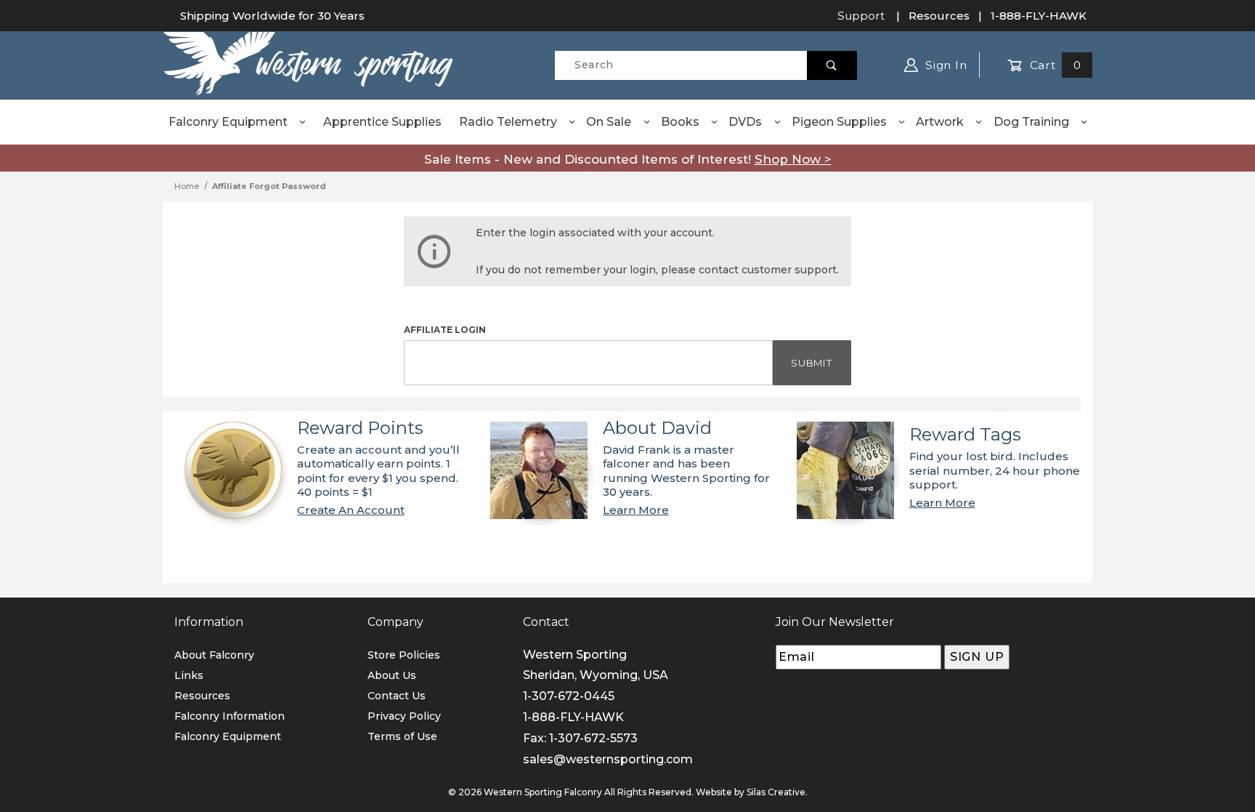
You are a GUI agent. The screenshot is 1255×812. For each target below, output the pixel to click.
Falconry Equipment (228, 122)
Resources (939, 16)
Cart (1053, 65)
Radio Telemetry (508, 122)
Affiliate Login (445, 329)
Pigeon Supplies (839, 122)
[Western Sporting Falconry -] (308, 64)
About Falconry (214, 655)
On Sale (608, 122)
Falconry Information (229, 716)
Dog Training (1031, 122)
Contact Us (396, 695)
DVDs (745, 122)
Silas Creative (776, 792)
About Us (391, 675)
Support (861, 16)
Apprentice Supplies (382, 122)
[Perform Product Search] (832, 65)
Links (188, 675)
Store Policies (403, 655)
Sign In (944, 65)
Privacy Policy (404, 716)
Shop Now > (793, 159)
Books (680, 122)
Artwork (940, 122)
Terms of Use (402, 736)
